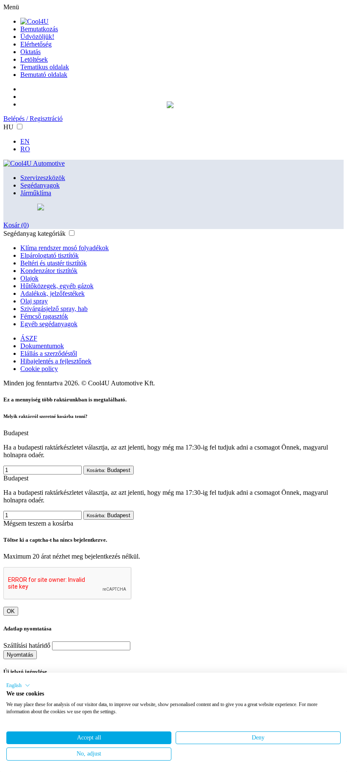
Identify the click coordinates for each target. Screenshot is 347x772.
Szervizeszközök (42, 177)
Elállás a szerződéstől (48, 353)
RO (25, 149)
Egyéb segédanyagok (48, 323)
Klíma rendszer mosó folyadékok (64, 247)
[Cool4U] (34, 21)
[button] (18, 685)
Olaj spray (34, 301)
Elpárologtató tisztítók (49, 255)
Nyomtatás (20, 655)
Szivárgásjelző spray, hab (54, 308)
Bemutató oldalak (43, 74)
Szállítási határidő (26, 645)
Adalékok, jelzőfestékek (52, 293)
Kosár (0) (16, 225)
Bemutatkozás (39, 29)
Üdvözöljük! (37, 36)
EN (25, 141)
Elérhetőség (36, 44)
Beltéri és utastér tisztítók (53, 263)
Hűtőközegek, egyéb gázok (57, 285)
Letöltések (34, 59)
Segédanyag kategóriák (34, 233)
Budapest (108, 470)
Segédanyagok (40, 185)
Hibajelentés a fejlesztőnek (55, 361)
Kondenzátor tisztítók (48, 270)
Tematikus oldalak (44, 67)
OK (11, 611)
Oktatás (30, 51)
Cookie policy (39, 368)
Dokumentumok (42, 345)
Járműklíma (35, 192)
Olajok (29, 278)
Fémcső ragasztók (44, 316)
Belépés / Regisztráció (33, 118)
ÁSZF (28, 338)
